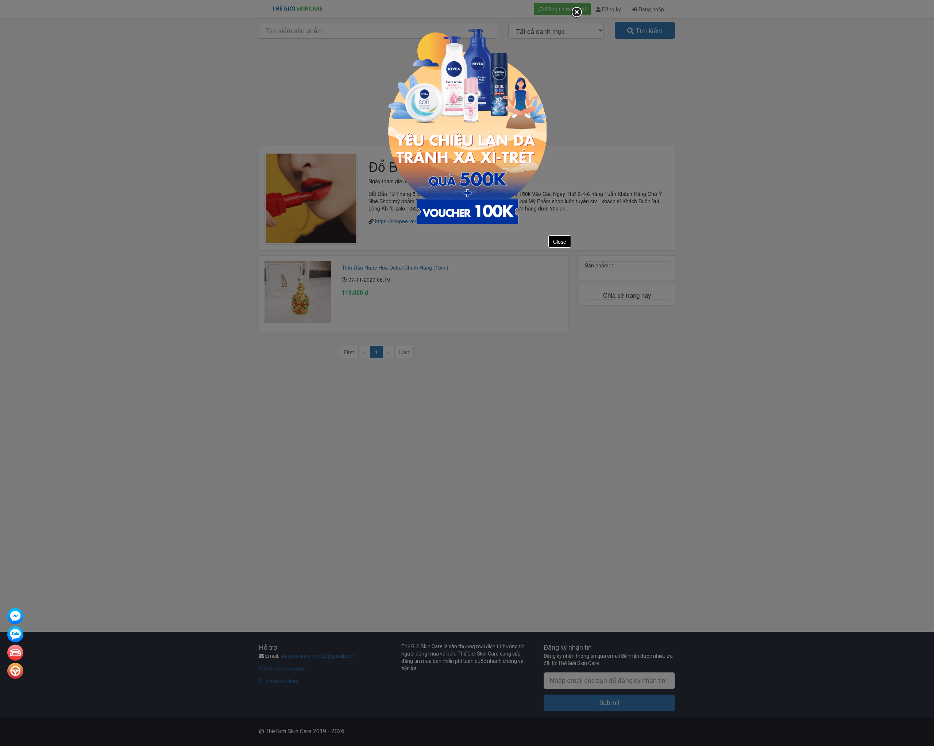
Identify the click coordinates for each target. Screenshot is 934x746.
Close (559, 241)
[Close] (576, 12)
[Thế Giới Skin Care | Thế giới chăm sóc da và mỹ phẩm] (15, 617)
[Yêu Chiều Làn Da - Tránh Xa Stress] (467, 125)
